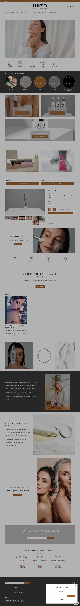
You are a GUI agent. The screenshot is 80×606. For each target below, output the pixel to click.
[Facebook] (61, 600)
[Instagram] (63, 600)
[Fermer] (75, 585)
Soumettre (71, 596)
